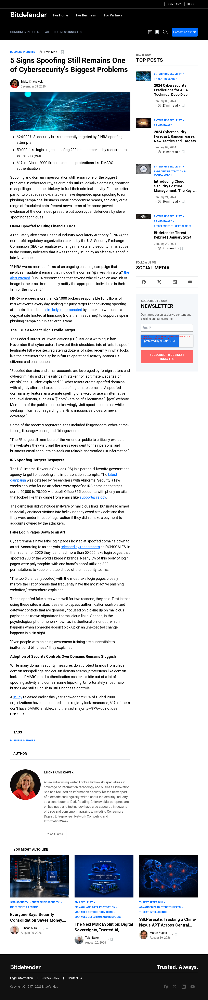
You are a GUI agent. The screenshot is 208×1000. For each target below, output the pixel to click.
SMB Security (19, 902)
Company (174, 4)
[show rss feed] (150, 32)
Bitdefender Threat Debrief (172, 226)
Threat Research (166, 78)
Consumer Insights (25, 32)
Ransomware (163, 125)
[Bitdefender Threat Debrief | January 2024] (143, 232)
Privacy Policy (50, 978)
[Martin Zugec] (143, 934)
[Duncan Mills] (14, 929)
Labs (47, 32)
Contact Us (75, 978)
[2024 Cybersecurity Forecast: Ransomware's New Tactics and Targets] (143, 136)
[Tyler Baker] (79, 939)
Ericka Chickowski (32, 81)
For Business (86, 15)
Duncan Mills (29, 928)
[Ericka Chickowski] (14, 83)
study (17, 697)
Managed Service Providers (94, 912)
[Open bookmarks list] (157, 32)
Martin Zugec (158, 932)
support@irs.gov (93, 497)
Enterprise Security (168, 73)
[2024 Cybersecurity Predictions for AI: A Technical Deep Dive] (143, 89)
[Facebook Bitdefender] (144, 282)
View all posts (55, 833)
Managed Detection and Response (98, 917)
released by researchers (80, 547)
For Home (60, 15)
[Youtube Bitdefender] (190, 282)
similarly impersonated (63, 310)
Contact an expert (184, 32)
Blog (191, 4)
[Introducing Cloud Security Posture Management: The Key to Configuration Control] (143, 184)
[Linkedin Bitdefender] (175, 282)
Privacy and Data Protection (95, 907)
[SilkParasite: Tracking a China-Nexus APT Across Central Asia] (168, 876)
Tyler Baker (92, 937)
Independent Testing (24, 907)
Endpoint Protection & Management (170, 173)
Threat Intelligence (153, 912)
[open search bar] (165, 32)
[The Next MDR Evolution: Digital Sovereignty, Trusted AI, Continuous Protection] (104, 876)
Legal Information (21, 978)
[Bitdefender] (28, 14)
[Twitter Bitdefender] (159, 282)
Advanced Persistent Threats (160, 907)
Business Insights (68, 32)
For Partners (113, 15)
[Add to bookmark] (62, 52)
